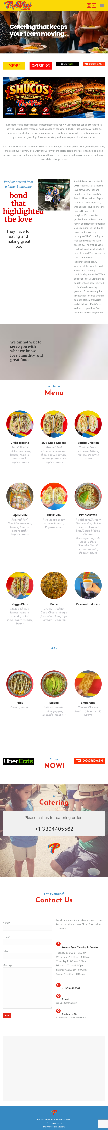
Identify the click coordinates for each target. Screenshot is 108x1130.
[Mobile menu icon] (102, 5)
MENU (14, 65)
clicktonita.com (58, 1127)
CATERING (41, 65)
